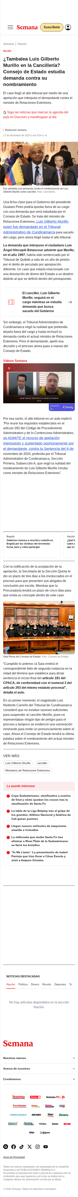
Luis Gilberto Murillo (18, 763)
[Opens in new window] (13, 1146)
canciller (42, 763)
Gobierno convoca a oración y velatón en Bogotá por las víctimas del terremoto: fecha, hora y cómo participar (30, 544)
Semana (8, 43)
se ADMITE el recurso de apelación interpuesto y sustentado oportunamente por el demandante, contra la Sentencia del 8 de (38, 443)
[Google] (5, 1146)
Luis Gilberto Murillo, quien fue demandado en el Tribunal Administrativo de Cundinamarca (36, 226)
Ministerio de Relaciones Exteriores (27, 770)
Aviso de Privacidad (18, 1157)
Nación (22, 43)
